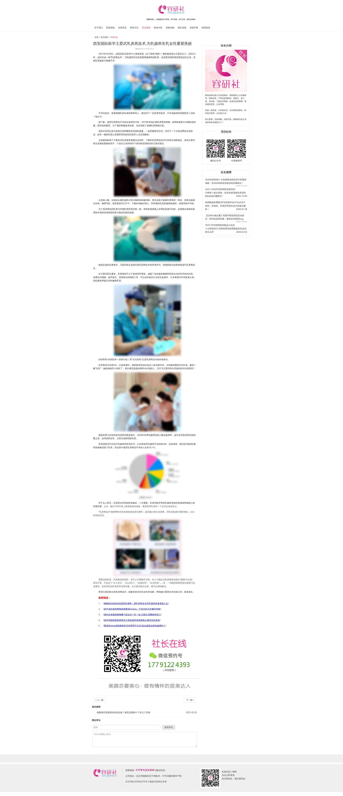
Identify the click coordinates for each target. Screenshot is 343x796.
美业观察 (146, 27)
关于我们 (98, 27)
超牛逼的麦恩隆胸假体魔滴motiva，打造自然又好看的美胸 (132, 608)
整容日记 (134, 27)
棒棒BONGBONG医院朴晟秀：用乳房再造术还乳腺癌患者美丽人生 (136, 603)
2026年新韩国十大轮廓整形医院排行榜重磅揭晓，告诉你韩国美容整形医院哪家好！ (226, 182)
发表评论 (168, 727)
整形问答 (158, 27)
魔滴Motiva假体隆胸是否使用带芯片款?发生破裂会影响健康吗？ (134, 625)
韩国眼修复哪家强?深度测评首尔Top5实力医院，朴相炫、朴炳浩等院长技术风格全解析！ (226, 206)
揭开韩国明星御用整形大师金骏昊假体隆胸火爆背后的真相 (132, 620)
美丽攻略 (170, 27)
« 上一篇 (99, 699)
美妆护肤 (194, 27)
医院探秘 (110, 27)
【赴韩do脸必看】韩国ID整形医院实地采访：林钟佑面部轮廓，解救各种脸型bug (226, 218)
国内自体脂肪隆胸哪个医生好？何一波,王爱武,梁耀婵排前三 (132, 614)
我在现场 (182, 27)
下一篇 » (190, 699)
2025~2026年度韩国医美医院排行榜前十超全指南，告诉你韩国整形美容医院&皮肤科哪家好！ (226, 192)
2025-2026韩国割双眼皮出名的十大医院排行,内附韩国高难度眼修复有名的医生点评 (226, 228)
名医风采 (122, 27)
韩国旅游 (206, 27)
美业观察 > (105, 37)
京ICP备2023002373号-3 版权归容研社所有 (146, 781)
